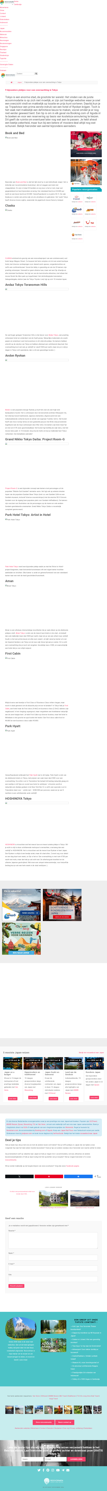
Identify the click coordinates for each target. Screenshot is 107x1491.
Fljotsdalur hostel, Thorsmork (85, 1207)
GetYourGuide (58, 1133)
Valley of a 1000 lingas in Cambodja (86, 1379)
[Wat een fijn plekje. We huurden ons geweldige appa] (9, 1410)
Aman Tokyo (20, 633)
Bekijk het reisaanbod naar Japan (91, 1053)
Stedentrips (4, 55)
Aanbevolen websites (22, 1428)
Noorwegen (4, 40)
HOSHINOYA (10, 845)
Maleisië (3, 34)
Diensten (50, 1428)
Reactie (11, 1231)
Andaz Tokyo (53, 335)
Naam (11, 1253)
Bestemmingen (5, 43)
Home (16, 1)
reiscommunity (10, 1160)
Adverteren (4, 7)
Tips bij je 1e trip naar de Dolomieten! (86, 1346)
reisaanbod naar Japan (88, 1133)
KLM (25, 1127)
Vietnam (3, 70)
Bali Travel (95, 1396)
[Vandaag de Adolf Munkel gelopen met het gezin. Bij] (39, 1410)
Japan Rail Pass (67, 1130)
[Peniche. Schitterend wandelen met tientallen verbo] (19, 1410)
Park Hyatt (33, 775)
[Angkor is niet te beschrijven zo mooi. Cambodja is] (88, 1410)
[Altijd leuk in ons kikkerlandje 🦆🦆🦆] (78, 1410)
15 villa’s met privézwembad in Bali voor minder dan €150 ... (22, 1193)
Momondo (69, 1127)
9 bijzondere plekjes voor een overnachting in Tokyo (31, 90)
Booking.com (40, 1130)
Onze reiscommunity (44, 1422)
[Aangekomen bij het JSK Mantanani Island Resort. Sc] (29, 1410)
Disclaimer (58, 1428)
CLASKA (8, 258)
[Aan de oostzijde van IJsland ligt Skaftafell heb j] (97, 1410)
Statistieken (4, 19)
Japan (2, 28)
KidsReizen (72, 1396)
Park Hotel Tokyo (11, 567)
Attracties (3, 37)
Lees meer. (23, 1360)
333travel (51, 1093)
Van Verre (41, 1124)
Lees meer (12, 1098)
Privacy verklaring (76, 1428)
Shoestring (29, 1090)
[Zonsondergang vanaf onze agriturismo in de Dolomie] (58, 1410)
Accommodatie (5, 31)
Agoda (49, 1130)
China (2, 10)
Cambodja (17, 4)
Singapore (4, 46)
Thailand (3, 53)
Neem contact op (64, 1422)
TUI (34, 1124)
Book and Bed (21, 182)
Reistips (3, 49)
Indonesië (4, 22)
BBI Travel (63, 1396)
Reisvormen (56, 1487)
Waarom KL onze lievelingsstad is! (85, 1363)
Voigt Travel (53, 1399)
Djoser (96, 1085)
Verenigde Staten (6, 64)
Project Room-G (11, 488)
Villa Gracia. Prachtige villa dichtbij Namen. (53, 1207)
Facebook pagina (72, 1166)
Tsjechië (3, 58)
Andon (7, 410)
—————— (4, 25)
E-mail (11, 1264)
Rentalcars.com (12, 1130)
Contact (3, 13)
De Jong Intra (85, 1396)
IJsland (3, 16)
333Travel (93, 1121)
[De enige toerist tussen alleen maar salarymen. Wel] (68, 1410)
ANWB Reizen (11, 1124)
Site (9, 1275)
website (80, 202)
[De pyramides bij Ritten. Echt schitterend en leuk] (48, 1410)
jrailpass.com (27, 1133)
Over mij (66, 1428)
